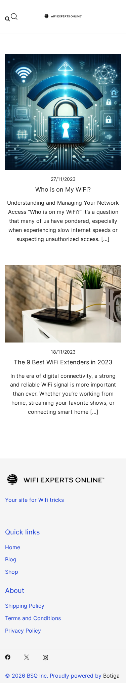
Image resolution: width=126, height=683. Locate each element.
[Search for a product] (11, 16)
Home (12, 547)
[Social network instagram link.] (45, 656)
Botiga (111, 675)
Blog (10, 559)
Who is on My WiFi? (63, 189)
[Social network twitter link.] (26, 656)
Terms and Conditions (33, 618)
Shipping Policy (24, 605)
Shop (11, 571)
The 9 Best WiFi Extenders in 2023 (63, 362)
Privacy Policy (23, 630)
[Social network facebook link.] (7, 656)
